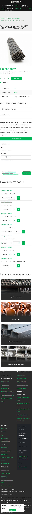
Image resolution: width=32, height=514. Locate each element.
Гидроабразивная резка (7, 485)
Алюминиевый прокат (22, 385)
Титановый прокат (21, 388)
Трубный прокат (5, 385)
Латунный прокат (21, 381)
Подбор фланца (5, 463)
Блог (2, 435)
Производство (4, 447)
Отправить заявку (16, 138)
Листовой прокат (5, 388)
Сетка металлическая (6, 398)
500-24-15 (8, 8)
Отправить (26, 173)
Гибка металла (4, 454)
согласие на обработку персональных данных (9, 172)
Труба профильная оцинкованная (16, 341)
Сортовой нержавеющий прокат (16, 364)
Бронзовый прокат (21, 378)
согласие (6, 507)
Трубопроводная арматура (7, 395)
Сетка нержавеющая (22, 415)
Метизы (3, 401)
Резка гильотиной (5, 473)
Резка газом (4, 476)
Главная (2, 18)
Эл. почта (3, 153)
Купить (16, 78)
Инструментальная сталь (7, 391)
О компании (4, 428)
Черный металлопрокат (13, 18)
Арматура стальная (18, 20)
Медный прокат (16, 319)
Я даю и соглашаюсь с (11, 173)
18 (14, 88)
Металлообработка (5, 451)
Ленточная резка (5, 470)
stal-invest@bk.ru (22, 5)
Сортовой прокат (6, 20)
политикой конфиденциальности (10, 174)
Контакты (3, 431)
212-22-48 (8, 5)
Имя (2, 147)
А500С (16, 92)
